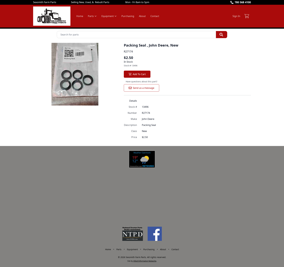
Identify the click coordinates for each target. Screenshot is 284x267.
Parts (118, 249)
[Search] (221, 34)
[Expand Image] (111, 100)
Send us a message (143, 88)
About (142, 16)
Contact (154, 16)
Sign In (236, 16)
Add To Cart (139, 74)
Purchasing (127, 16)
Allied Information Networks (144, 261)
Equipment (132, 249)
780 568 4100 (243, 2)
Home (79, 16)
